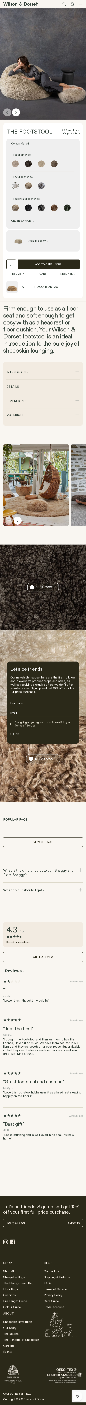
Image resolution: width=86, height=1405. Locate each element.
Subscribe (74, 1222)
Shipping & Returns (57, 1277)
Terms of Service (55, 1289)
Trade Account (54, 1307)
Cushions (9, 1295)
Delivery (18, 273)
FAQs (47, 1283)
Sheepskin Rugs (14, 1277)
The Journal (11, 1334)
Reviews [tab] (14, 970)
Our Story (9, 1328)
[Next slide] (16, 112)
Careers (8, 1346)
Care (42, 273)
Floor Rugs (10, 1289)
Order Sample (21, 220)
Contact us (51, 1271)
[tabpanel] (43, 1060)
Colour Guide (12, 1307)
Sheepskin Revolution (17, 1322)
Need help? (67, 273)
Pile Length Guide (15, 1301)
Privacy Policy (53, 1295)
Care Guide (51, 1301)
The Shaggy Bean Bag (18, 1283)
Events (7, 1352)
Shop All (8, 1271)
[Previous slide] (7, 112)
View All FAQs (43, 842)
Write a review (43, 957)
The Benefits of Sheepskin (21, 1340)
